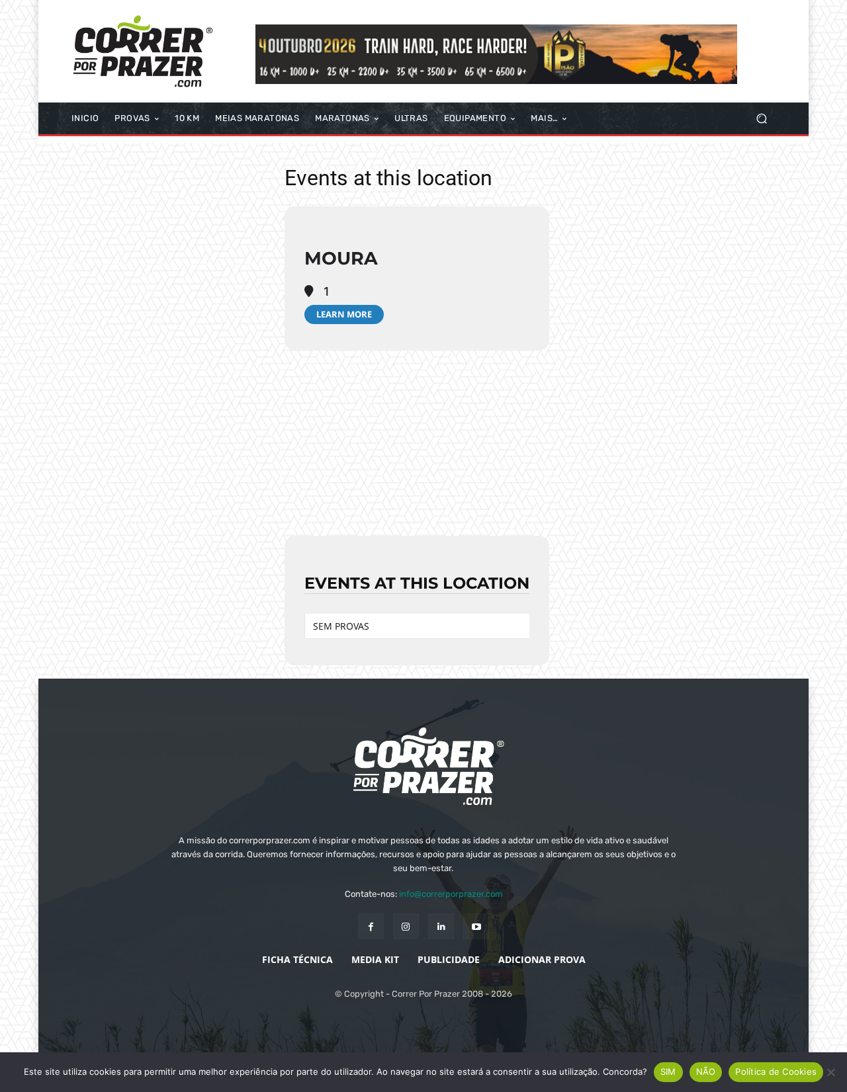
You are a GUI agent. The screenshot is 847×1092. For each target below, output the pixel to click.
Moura (341, 258)
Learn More (344, 314)
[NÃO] (830, 1072)
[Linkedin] (441, 926)
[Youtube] (476, 926)
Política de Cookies (776, 1071)
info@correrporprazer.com (451, 894)
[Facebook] (371, 926)
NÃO (706, 1071)
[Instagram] (406, 926)
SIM (668, 1071)
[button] (761, 118)
